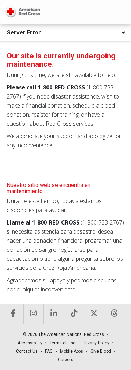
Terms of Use (62, 342)
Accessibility (29, 342)
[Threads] (114, 314)
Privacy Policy (96, 342)
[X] (94, 314)
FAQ (49, 351)
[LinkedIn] (53, 314)
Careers (65, 359)
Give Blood (100, 351)
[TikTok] (74, 314)
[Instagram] (33, 314)
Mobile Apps (71, 351)
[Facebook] (13, 314)
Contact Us (27, 351)
